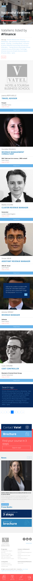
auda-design (25, 569)
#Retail (9, 45)
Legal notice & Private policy (8, 570)
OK (26, 294)
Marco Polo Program (6, 554)
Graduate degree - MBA (6, 555)
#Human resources (6, 51)
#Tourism (4, 53)
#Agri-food (26, 41)
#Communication (16, 45)
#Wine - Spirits (11, 53)
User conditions (19, 570)
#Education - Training (7, 47)
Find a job (20, 551)
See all (3, 57)
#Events (16, 47)
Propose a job (4, 566)
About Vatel (20, 563)
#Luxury (9, 49)
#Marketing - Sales (6, 41)
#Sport (25, 51)
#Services (20, 51)
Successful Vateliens (23, 558)
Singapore (29, 543)
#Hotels (9, 39)
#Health (15, 51)
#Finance (22, 39)
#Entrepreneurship (17, 41)
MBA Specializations (6, 557)
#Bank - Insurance (24, 43)
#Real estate (22, 47)
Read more (16, 110)
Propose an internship (6, 564)
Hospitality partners (5, 563)
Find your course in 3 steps (7, 558)
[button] (28, 457)
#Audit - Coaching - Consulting (9, 43)
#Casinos (4, 45)
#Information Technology (19, 49)
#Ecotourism (24, 45)
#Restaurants (15, 39)
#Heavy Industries (24, 399)
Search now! (16, 448)
